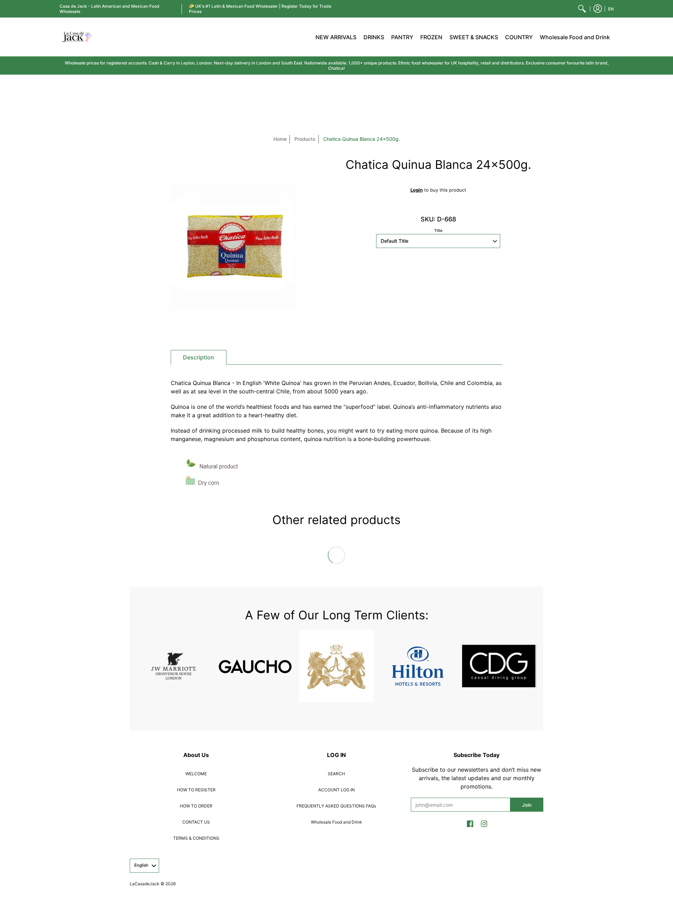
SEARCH (336, 773)
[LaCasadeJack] (77, 37)
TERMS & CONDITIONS (196, 838)
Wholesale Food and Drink (336, 822)
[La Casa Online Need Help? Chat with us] (438, 283)
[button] (597, 9)
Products (304, 139)
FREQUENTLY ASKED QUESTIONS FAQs (336, 806)
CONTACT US (196, 822)
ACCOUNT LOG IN (336, 789)
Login (416, 190)
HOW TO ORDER (196, 806)
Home (280, 139)
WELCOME (196, 773)
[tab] (198, 357)
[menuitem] (582, 9)
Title (438, 230)
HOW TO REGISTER (196, 789)
